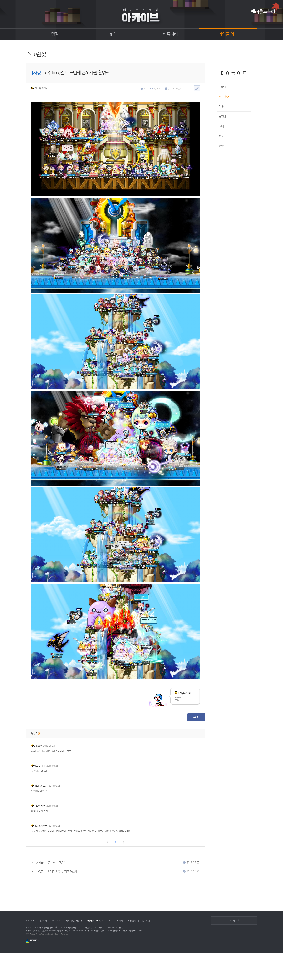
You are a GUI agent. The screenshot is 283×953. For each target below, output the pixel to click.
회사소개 (30, 921)
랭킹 (55, 34)
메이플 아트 (228, 34)
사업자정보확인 (135, 931)
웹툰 (221, 136)
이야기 (222, 87)
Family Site (234, 920)
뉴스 (112, 34)
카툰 (221, 106)
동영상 (222, 116)
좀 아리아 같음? (56, 862)
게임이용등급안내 (74, 921)
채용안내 (43, 921)
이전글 (39, 863)
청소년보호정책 (115, 921)
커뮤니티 (170, 34)
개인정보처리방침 (95, 921)
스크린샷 (223, 96)
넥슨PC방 (145, 921)
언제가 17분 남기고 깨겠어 (62, 871)
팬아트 (222, 146)
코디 (221, 126)
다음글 (39, 871)
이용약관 (56, 921)
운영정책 (132, 921)
